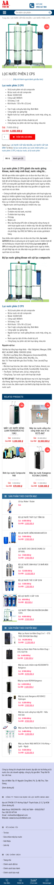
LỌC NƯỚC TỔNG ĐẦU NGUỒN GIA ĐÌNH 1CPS (33, 611)
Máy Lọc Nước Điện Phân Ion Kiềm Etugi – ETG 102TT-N (34, 650)
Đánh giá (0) (18, 158)
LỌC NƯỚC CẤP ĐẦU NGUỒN (21, 18)
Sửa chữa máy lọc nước (12, 837)
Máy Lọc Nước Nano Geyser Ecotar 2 (32, 728)
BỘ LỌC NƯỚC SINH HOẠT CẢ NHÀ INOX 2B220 (33, 565)
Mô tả (7, 158)
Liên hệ (6, 845)
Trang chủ (5, 18)
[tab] (7, 158)
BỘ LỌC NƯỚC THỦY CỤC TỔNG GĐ (31, 517)
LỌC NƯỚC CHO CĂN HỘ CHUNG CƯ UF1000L (31, 550)
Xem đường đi (8, 788)
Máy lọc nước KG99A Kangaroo (30, 681)
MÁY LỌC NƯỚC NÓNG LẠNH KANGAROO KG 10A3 (14, 431)
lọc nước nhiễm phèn (36, 148)
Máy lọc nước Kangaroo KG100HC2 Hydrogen (31, 697)
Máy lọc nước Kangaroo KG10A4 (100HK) (40, 474)
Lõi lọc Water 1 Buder (26, 501)
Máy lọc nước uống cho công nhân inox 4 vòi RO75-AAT (40, 431)
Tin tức (6, 833)
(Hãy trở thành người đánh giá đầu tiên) (28, 79)
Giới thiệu (7, 841)
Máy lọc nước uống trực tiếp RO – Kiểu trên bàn (33, 713)
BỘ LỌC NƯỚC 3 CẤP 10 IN (28, 596)
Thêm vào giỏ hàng (24, 137)
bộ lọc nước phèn (20, 148)
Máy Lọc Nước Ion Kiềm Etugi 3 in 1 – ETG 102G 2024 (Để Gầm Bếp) (34, 634)
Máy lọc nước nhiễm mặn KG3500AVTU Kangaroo (33, 666)
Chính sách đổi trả (10, 864)
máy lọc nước (21, 150)
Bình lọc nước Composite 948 (14, 474)
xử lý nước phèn (34, 150)
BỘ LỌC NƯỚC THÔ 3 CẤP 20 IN (30, 580)
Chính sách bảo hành (11, 868)
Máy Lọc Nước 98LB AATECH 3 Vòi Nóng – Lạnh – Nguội (34, 744)
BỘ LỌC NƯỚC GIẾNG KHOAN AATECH (32, 533)
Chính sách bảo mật (11, 872)
